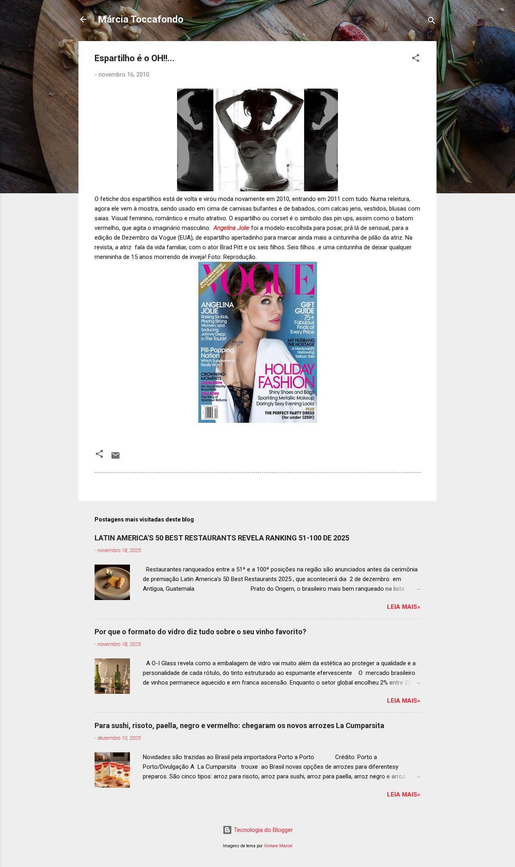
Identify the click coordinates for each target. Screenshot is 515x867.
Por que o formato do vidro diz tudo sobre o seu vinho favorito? (200, 631)
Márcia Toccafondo (140, 19)
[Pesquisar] (432, 22)
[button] (415, 59)
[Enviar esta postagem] (115, 458)
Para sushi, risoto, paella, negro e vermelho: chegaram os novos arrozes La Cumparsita (239, 725)
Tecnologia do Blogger (262, 830)
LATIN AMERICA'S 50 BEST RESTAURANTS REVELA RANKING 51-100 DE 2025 (222, 538)
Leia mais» (403, 606)
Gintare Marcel (278, 845)
